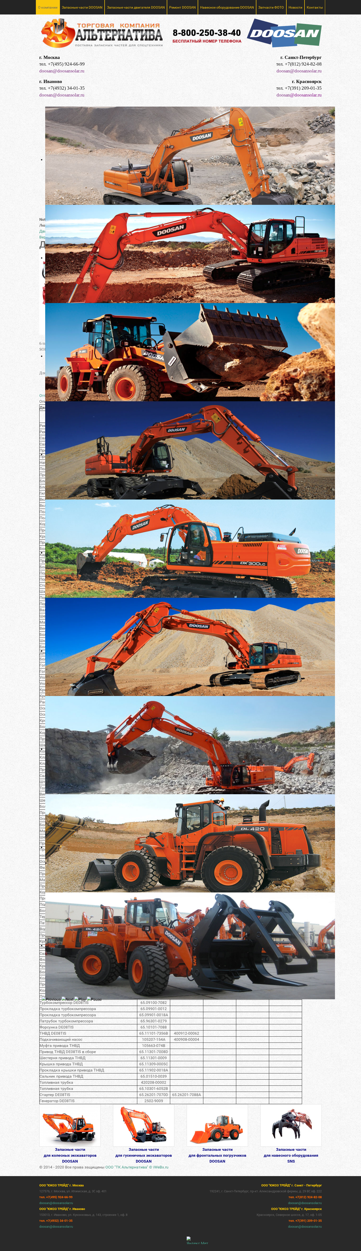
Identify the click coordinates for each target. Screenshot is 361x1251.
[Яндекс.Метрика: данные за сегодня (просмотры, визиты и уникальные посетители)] (197, 1240)
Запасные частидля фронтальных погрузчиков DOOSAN (217, 1155)
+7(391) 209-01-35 (303, 88)
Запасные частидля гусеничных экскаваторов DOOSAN (143, 1155)
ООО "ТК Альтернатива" (126, 1167)
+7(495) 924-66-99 (66, 64)
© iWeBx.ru (158, 1167)
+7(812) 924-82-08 (303, 64)
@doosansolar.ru (306, 94)
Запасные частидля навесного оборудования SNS (291, 1155)
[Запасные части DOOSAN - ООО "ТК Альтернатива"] (180, 35)
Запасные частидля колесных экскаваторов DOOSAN (70, 1155)
